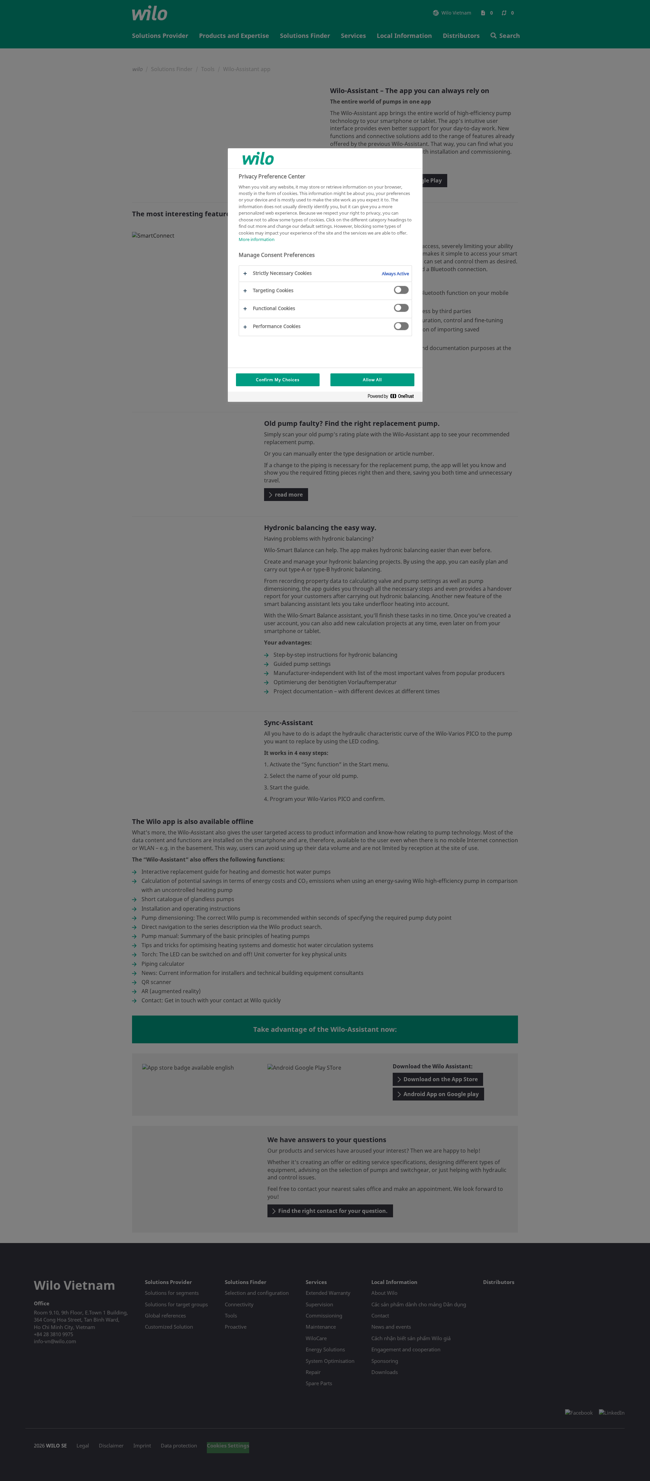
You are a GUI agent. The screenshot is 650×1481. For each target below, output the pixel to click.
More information (257, 239)
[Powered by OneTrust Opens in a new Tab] (393, 397)
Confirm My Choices (278, 380)
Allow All (372, 380)
